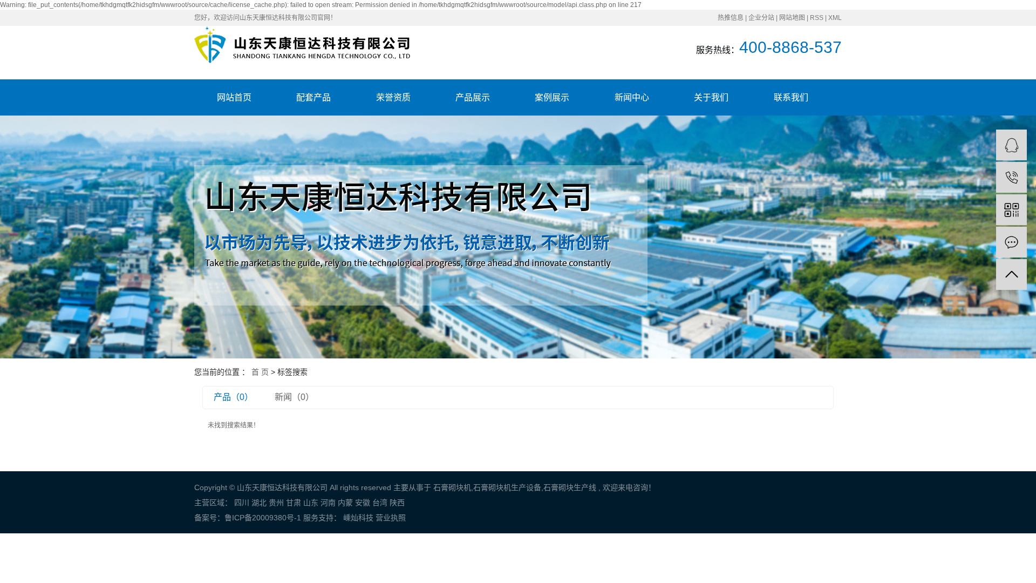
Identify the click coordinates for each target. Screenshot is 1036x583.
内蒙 (345, 502)
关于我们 (711, 97)
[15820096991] (1011, 177)
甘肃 (293, 502)
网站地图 (792, 18)
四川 (241, 502)
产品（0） (233, 397)
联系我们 (791, 97)
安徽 (362, 502)
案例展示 (552, 97)
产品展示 (472, 97)
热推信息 (731, 18)
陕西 (397, 502)
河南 (328, 502)
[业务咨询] (1011, 145)
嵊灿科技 (357, 517)
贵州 (276, 502)
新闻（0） (294, 397)
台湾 (379, 502)
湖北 (259, 502)
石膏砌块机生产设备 (507, 487)
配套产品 (313, 97)
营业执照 (391, 517)
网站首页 (234, 97)
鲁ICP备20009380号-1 (262, 517)
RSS (816, 18)
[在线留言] (1011, 242)
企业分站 (761, 18)
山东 (310, 502)
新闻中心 (632, 97)
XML (835, 18)
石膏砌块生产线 (569, 487)
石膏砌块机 (452, 487)
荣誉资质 (393, 97)
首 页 (260, 372)
